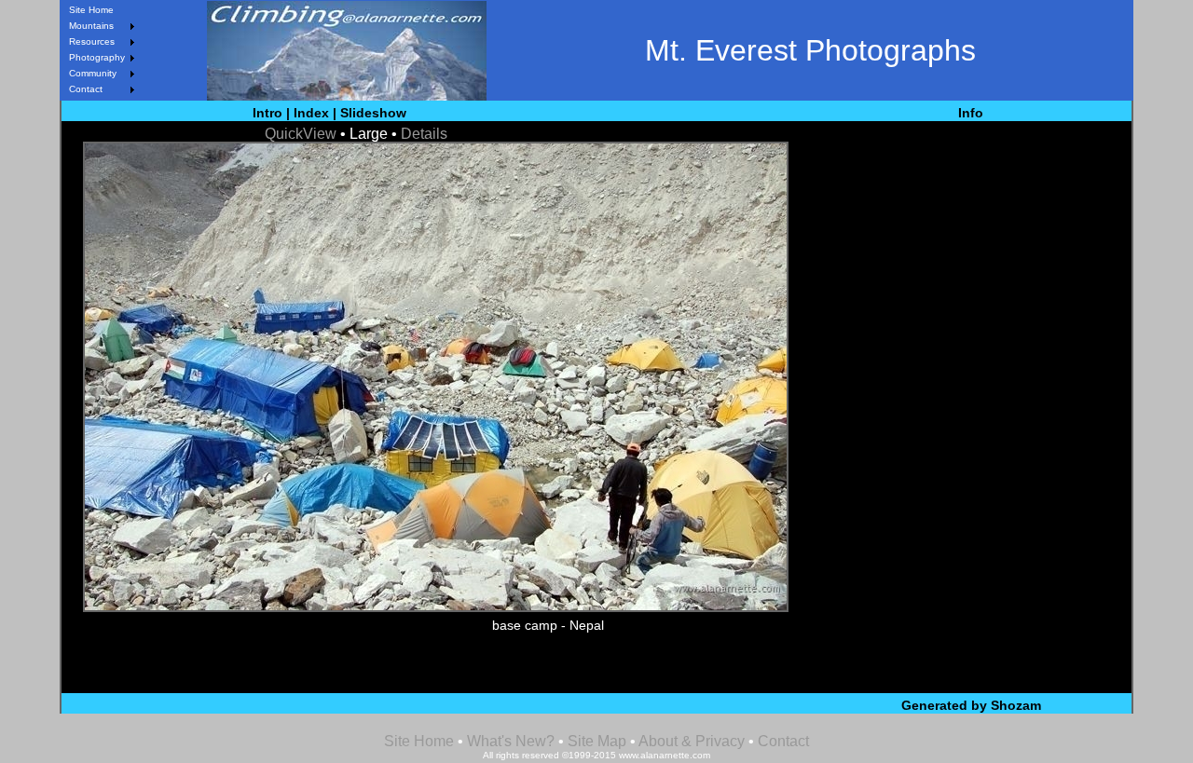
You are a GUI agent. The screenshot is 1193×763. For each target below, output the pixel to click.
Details (424, 134)
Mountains (91, 25)
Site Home (91, 10)
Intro (267, 112)
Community (93, 73)
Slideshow (373, 112)
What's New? (511, 741)
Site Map (595, 741)
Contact (86, 89)
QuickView (300, 134)
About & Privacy (691, 741)
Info (970, 112)
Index (311, 112)
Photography (97, 57)
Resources (92, 41)
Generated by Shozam (971, 705)
